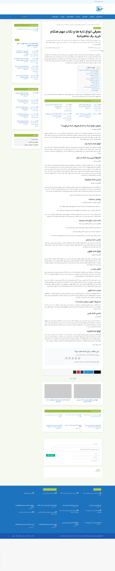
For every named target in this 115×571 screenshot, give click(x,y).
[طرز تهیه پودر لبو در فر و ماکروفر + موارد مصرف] (91, 498)
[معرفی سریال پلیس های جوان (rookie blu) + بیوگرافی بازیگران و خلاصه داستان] (47, 517)
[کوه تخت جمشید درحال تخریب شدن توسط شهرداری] (67, 108)
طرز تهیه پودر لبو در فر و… (95, 505)
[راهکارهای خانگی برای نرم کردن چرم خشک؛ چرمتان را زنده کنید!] (68, 515)
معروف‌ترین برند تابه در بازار (92, 73)
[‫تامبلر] (82, 372)
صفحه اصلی (99, 16)
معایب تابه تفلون (93, 85)
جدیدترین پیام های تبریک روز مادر (70, 505)
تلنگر (94, 55)
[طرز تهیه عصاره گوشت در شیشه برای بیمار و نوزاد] (34, 116)
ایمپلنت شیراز (34, 139)
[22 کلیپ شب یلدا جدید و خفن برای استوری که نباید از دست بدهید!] (53, 419)
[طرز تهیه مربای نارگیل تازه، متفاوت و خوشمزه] (34, 78)
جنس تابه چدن (94, 88)
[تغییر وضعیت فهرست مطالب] (97, 68)
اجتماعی (92, 16)
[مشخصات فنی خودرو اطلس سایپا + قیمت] (47, 498)
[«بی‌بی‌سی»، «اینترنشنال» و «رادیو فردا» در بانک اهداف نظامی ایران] (34, 53)
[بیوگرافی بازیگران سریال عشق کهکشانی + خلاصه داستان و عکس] (24, 498)
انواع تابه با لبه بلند (94, 72)
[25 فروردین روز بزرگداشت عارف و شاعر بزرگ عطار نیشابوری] (96, 116)
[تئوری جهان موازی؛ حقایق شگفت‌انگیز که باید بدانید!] (96, 108)
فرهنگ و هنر (70, 16)
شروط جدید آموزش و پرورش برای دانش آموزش (21, 93)
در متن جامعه (84, 24)
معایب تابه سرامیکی (93, 80)
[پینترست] (78, 372)
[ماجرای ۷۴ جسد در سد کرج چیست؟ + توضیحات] (91, 515)
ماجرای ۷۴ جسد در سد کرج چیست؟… (92, 522)
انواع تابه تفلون (94, 82)
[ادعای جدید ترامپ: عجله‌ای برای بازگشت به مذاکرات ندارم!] (34, 61)
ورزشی (62, 16)
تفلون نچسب (94, 83)
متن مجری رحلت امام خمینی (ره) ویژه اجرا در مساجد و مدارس (93, 426)
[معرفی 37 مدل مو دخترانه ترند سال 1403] (72, 419)
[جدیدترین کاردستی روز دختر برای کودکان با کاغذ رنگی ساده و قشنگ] (24, 517)
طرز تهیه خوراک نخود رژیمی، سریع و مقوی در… (21, 107)
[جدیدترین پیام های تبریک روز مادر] (68, 498)
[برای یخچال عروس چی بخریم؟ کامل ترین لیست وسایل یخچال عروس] (34, 69)
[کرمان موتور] (73, 378)
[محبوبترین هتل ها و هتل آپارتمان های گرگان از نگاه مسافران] (34, 123)
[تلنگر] (99, 9)
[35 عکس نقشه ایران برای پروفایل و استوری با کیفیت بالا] (67, 117)
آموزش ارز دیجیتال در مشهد (31, 145)
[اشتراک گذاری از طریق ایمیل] (74, 372)
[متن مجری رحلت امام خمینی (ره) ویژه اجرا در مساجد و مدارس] (92, 419)
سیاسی (78, 16)
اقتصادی (85, 16)
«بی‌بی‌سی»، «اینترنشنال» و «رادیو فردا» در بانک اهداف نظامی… (22, 52)
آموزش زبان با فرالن (33, 142)
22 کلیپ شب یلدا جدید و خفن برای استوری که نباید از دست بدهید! (54, 426)
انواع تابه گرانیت (94, 90)
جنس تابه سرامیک (94, 75)
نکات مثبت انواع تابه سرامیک (91, 78)
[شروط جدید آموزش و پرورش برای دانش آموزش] (34, 95)
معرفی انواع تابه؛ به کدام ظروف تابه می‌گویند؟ (88, 70)
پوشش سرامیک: (94, 77)
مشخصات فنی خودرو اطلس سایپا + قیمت (47, 505)
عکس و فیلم (55, 16)
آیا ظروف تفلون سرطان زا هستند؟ (90, 87)
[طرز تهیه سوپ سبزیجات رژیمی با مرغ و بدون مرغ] (34, 102)
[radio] (79, 358)
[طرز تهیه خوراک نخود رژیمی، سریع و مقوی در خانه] (34, 109)
